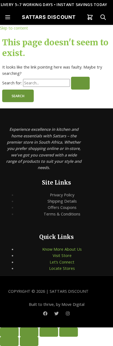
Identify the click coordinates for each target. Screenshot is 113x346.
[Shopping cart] (89, 17)
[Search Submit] (80, 83)
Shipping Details (62, 201)
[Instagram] (68, 314)
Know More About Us (62, 249)
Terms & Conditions (62, 214)
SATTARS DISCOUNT (49, 17)
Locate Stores (62, 268)
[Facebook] (45, 314)
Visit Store (62, 255)
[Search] (103, 17)
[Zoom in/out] (9, 332)
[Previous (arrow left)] (9, 341)
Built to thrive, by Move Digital (56, 304)
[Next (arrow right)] (29, 341)
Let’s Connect (62, 262)
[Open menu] (7, 17)
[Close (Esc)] (68, 332)
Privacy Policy (62, 194)
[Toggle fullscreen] (29, 332)
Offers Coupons (62, 207)
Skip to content (14, 28)
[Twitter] (56, 314)
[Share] (48, 332)
